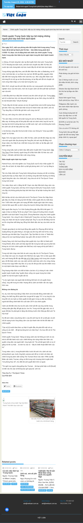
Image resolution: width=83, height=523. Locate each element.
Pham (5, 44)
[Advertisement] (29, 442)
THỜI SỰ (14, 484)
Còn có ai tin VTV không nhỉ (69, 128)
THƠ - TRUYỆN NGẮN (27, 487)
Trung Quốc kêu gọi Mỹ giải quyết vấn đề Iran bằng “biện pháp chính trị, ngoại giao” (69, 134)
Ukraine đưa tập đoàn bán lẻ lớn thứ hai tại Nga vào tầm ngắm (69, 91)
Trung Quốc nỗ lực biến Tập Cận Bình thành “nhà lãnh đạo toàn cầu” (15, 404)
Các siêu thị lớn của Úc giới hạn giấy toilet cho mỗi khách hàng (43, 420)
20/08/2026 (7, 468)
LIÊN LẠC (62, 175)
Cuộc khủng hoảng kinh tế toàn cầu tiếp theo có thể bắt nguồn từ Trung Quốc (68, 115)
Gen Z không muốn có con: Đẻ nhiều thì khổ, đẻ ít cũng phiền (68, 82)
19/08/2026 (43, 468)
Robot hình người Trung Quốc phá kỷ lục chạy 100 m (34, 6)
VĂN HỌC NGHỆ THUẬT (27, 489)
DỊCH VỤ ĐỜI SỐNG (66, 169)
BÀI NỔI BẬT (6, 391)
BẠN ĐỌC (62, 172)
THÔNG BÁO (63, 167)
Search (61, 39)
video (53, 96)
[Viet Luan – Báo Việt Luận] (4, 21)
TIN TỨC (62, 162)
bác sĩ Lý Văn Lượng (31, 258)
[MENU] (80, 21)
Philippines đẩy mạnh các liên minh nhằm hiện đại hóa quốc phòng (69, 106)
